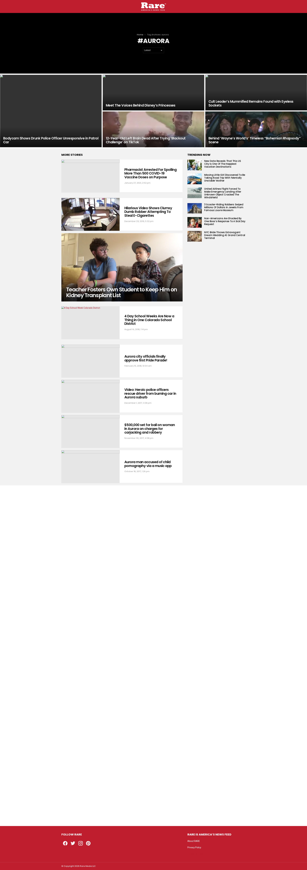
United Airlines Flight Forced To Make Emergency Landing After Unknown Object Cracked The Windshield (222, 193)
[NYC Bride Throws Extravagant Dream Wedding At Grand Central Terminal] (194, 236)
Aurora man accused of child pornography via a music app (148, 464)
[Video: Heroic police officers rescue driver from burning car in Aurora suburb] (90, 396)
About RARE (193, 841)
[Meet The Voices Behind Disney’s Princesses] (153, 93)
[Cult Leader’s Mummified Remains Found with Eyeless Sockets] (256, 93)
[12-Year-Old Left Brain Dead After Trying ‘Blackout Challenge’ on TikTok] (153, 129)
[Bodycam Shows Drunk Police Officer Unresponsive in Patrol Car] (51, 111)
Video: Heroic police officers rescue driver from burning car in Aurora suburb (150, 393)
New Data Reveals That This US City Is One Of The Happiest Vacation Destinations (222, 163)
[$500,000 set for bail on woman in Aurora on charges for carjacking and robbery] (90, 431)
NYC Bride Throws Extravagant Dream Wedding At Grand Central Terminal (224, 235)
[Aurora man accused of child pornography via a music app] (90, 466)
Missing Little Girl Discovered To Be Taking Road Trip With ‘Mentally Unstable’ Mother (224, 177)
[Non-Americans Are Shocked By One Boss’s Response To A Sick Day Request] (194, 222)
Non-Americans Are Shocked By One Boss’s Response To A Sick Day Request (224, 221)
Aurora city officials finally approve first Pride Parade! (145, 358)
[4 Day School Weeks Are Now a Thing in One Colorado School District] (90, 322)
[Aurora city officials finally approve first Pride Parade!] (90, 361)
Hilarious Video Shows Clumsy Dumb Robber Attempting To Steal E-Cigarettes (148, 212)
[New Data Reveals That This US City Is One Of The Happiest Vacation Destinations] (194, 165)
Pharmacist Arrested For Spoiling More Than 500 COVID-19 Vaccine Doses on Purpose (150, 173)
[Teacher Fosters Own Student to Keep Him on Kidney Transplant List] (122, 267)
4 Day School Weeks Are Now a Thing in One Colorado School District (149, 320)
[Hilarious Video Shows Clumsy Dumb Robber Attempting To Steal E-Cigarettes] (90, 214)
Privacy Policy (194, 847)
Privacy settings (195, 854)
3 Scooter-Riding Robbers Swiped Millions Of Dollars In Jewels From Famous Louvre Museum (223, 207)
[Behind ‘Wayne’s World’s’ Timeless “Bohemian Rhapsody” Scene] (256, 129)
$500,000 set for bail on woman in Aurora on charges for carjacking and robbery (149, 429)
